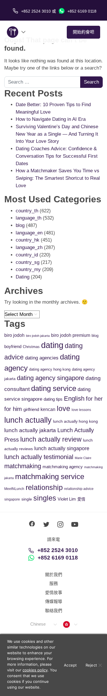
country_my (28, 269)
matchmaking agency (63, 466)
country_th (27, 210)
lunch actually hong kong (75, 421)
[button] (43, 624)
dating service (53, 388)
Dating (22, 277)
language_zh (29, 247)
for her (94, 399)
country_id (27, 255)
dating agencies (41, 358)
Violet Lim (67, 499)
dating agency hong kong (49, 369)
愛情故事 (53, 592)
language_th (28, 218)
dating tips (53, 399)
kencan (48, 409)
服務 (53, 583)
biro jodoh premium (70, 335)
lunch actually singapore (61, 448)
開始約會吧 (83, 31)
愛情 (81, 499)
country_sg (27, 262)
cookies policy (35, 670)
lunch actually (28, 420)
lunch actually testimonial (38, 456)
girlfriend (31, 409)
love (63, 408)
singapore (12, 499)
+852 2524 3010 (57, 550)
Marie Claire (83, 458)
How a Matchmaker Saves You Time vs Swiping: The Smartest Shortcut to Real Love (58, 178)
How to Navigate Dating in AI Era (51, 119)
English (74, 398)
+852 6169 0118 (81, 11)
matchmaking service (49, 476)
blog (20, 225)
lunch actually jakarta (30, 430)
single (26, 499)
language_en (29, 233)
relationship (44, 487)
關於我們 (53, 574)
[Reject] (100, 665)
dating (52, 345)
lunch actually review (51, 439)
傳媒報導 (53, 601)
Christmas (31, 347)
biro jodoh (14, 335)
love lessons (81, 410)
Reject (91, 665)
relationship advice (79, 489)
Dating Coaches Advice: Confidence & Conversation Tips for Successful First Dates (57, 156)
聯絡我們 (53, 610)
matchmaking (22, 466)
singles (44, 498)
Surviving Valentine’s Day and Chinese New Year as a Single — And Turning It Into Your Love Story (57, 134)
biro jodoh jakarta (38, 335)
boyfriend (12, 346)
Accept (70, 665)
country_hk (27, 240)
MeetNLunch (14, 489)
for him (13, 409)
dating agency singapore (50, 377)
